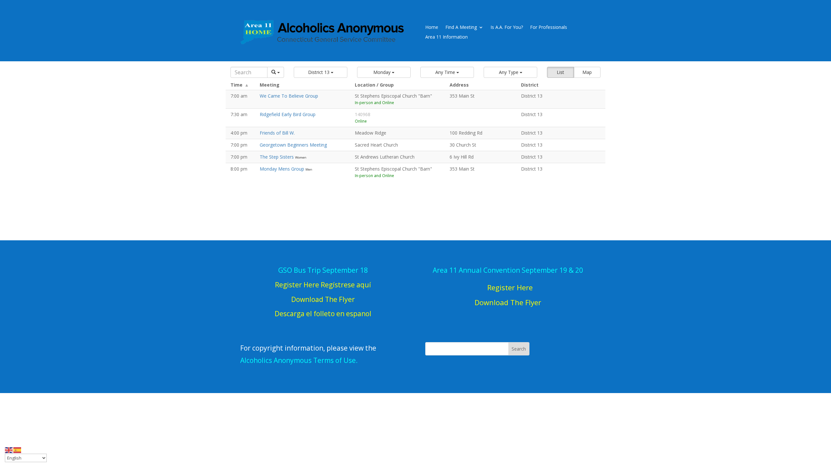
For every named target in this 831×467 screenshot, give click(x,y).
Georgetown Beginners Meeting (293, 145)
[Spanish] (17, 450)
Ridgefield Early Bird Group (288, 114)
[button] (320, 72)
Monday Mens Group (282, 169)
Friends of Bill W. (277, 133)
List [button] (560, 72)
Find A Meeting (461, 27)
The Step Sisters (277, 157)
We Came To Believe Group (289, 96)
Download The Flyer (508, 302)
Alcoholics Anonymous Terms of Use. (299, 360)
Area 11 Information (446, 37)
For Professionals (548, 27)
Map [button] (587, 72)
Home (431, 27)
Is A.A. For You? (506, 27)
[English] (9, 450)
